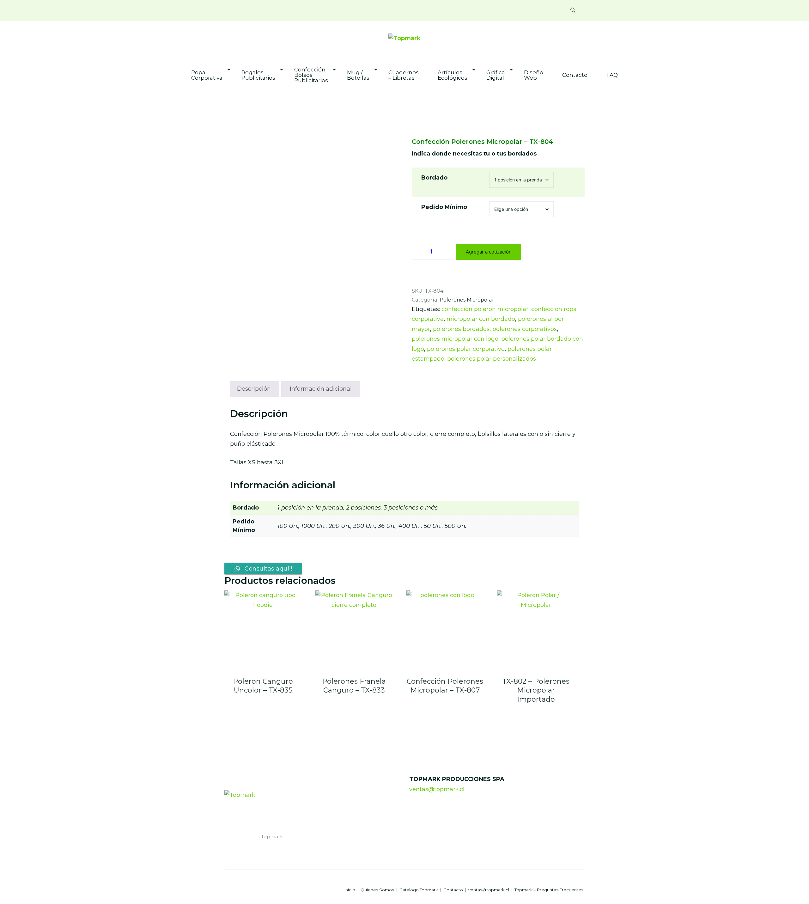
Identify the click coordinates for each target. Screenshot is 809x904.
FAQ (612, 75)
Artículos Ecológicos (452, 75)
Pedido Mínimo (444, 207)
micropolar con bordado (481, 318)
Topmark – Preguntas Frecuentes (548, 890)
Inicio (349, 890)
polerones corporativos (524, 329)
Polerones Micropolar (467, 300)
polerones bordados (461, 329)
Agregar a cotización (489, 252)
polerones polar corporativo (466, 348)
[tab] (253, 389)
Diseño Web (533, 75)
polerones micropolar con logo (455, 338)
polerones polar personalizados (491, 358)
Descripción (254, 388)
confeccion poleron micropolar (484, 309)
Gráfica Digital (495, 75)
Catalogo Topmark (418, 890)
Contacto (574, 75)
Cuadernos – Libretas (403, 75)
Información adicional (321, 388)
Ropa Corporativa (206, 75)
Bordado (434, 177)
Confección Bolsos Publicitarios (311, 75)
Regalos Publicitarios (258, 75)
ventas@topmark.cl (437, 789)
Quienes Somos (377, 890)
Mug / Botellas (358, 75)
